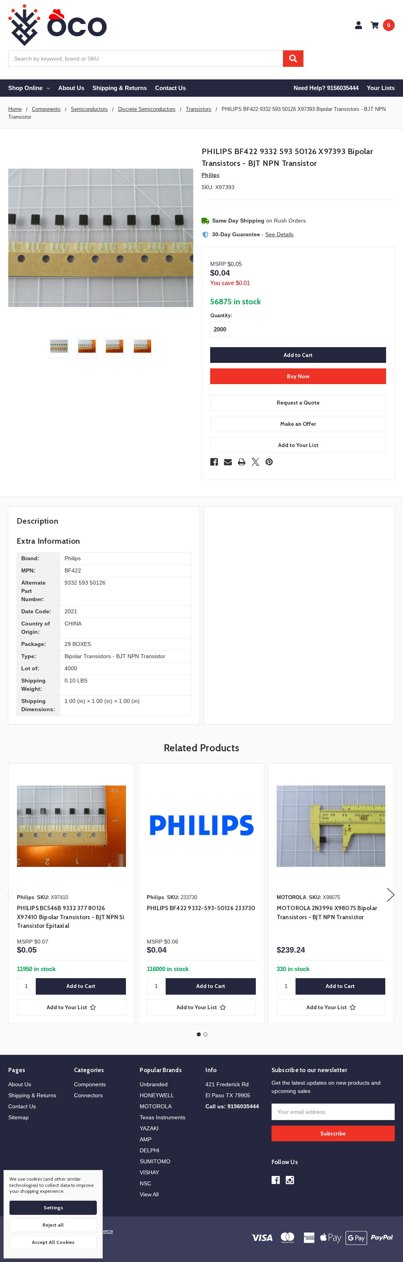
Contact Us (170, 88)
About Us (71, 88)
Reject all (53, 1225)
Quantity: (221, 315)
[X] (255, 462)
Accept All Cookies (53, 1242)
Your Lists (381, 88)
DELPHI (149, 1150)
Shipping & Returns (119, 88)
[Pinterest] (269, 462)
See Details (279, 234)
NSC (145, 1183)
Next (391, 895)
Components (90, 1084)
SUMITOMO (155, 1161)
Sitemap (18, 1117)
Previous (10, 895)
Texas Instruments (162, 1117)
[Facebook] (214, 462)
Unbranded (154, 1084)
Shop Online (25, 88)
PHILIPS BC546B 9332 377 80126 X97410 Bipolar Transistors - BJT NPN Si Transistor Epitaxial (70, 917)
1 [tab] (199, 1034)
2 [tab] (205, 1034)
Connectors (88, 1095)
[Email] (228, 462)
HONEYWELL (157, 1095)
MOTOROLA (156, 1106)
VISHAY (149, 1172)
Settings (53, 1207)
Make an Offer (298, 423)
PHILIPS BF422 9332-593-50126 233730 (201, 908)
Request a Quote (298, 402)
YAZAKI (149, 1128)
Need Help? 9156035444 (326, 88)
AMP (146, 1139)
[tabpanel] (71, 893)
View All (149, 1194)
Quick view (71, 826)
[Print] (242, 462)
